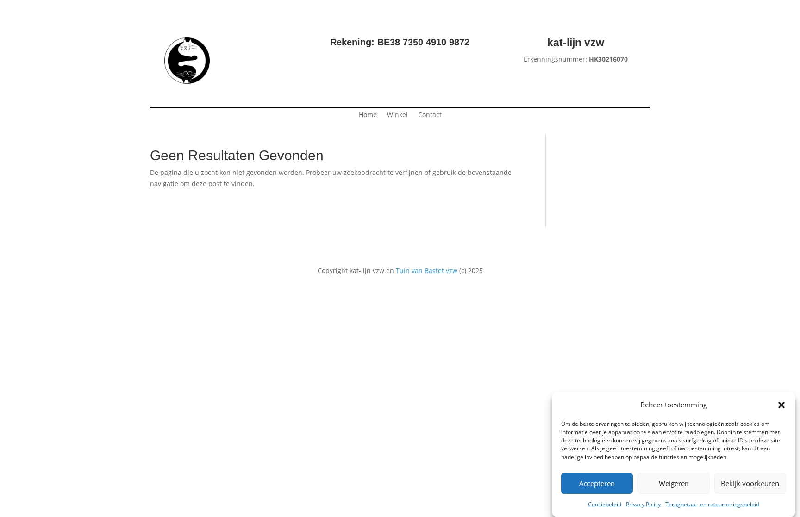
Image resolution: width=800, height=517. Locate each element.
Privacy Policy (643, 504)
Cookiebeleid (604, 504)
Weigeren (674, 483)
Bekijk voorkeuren (750, 483)
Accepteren (597, 483)
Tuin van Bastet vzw (426, 270)
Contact (430, 115)
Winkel (397, 115)
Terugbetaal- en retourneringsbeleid (712, 504)
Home (368, 115)
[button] (781, 405)
